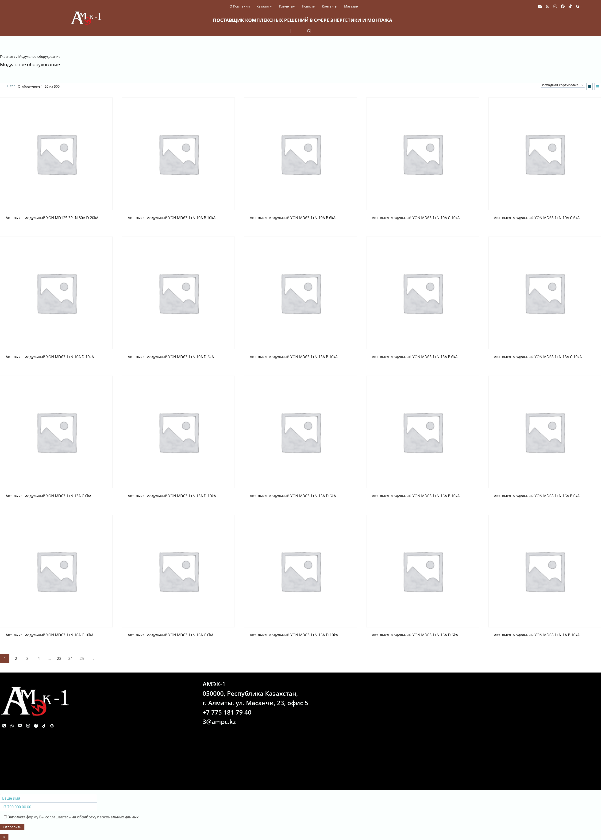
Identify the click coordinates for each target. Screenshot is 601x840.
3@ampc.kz (219, 721)
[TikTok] (570, 6)
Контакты (329, 6)
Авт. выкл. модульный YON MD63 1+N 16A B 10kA (416, 495)
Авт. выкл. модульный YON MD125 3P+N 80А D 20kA (52, 217)
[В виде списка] (597, 86)
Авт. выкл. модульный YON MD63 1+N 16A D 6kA (415, 635)
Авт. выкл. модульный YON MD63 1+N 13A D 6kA (293, 495)
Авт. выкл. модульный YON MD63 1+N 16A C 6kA (170, 635)
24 (70, 658)
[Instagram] (555, 6)
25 (82, 658)
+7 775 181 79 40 (227, 712)
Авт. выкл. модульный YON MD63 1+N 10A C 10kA (416, 217)
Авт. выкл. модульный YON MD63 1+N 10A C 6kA (537, 217)
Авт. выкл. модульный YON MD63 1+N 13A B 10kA (294, 356)
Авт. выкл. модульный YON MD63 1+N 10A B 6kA (292, 217)
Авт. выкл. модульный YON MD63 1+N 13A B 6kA (415, 356)
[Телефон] (4, 726)
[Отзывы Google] (578, 6)
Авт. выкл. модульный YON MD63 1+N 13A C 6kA (48, 495)
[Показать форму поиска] (300, 31)
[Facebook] (562, 6)
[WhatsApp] (547, 6)
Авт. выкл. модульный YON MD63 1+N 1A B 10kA (537, 635)
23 (59, 658)
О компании (240, 6)
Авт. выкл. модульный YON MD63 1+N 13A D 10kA (172, 495)
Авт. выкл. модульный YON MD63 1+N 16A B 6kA (537, 495)
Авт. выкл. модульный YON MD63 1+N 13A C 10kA (538, 356)
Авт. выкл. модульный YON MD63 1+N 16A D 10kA (294, 635)
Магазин (351, 6)
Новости (308, 6)
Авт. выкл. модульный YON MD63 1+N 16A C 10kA (49, 635)
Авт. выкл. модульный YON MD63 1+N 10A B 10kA (172, 217)
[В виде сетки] (589, 86)
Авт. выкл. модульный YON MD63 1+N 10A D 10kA (50, 356)
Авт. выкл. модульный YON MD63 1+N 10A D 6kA (171, 356)
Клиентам (287, 6)
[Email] (540, 6)
